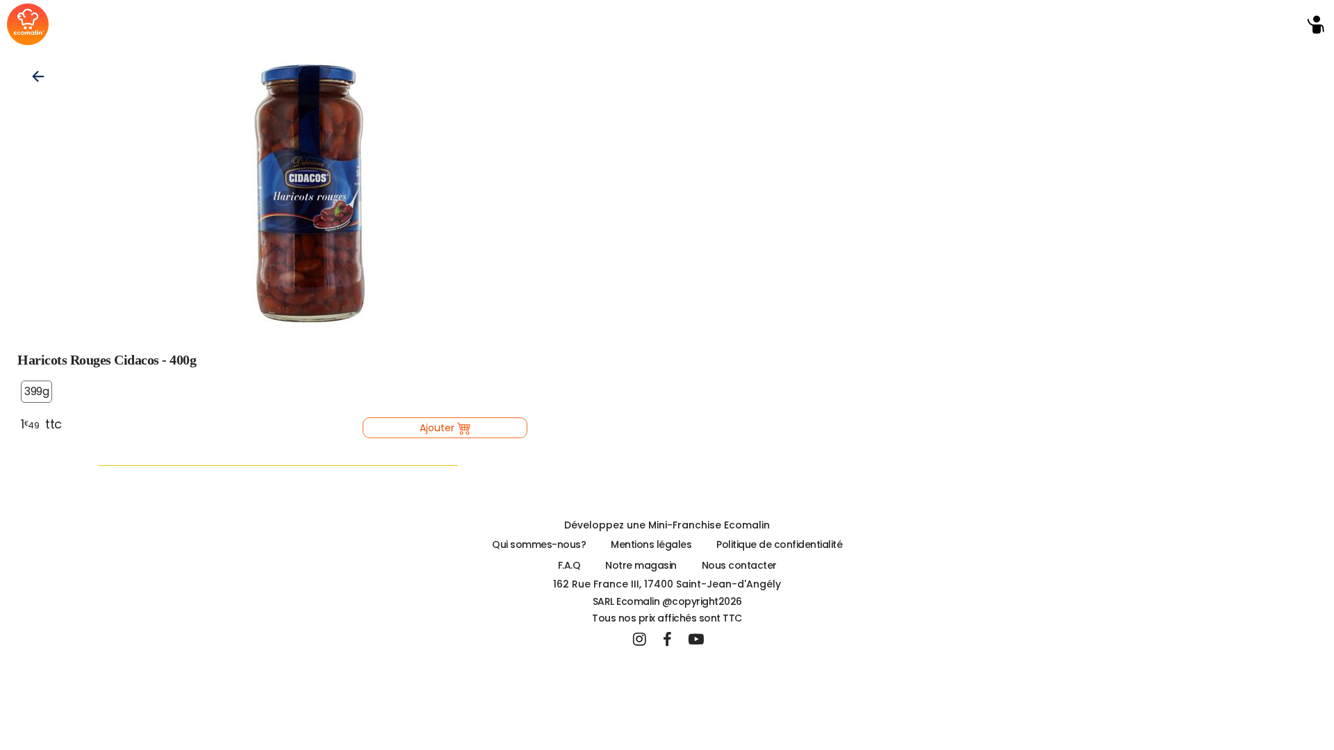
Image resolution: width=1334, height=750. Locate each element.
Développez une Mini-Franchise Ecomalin (667, 525)
